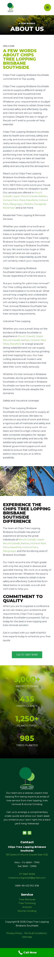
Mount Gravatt (26, 336)
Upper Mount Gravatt (25, 196)
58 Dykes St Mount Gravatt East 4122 (27, 854)
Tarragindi (40, 204)
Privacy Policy (14, 933)
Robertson (9, 207)
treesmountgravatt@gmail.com (27, 877)
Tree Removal (27, 899)
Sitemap (27, 936)
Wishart (28, 204)
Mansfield (32, 200)
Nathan (43, 196)
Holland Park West (14, 200)
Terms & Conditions (35, 933)
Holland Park (30, 547)
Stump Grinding (27, 910)
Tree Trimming (27, 903)
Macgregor (16, 204)
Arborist (27, 907)
